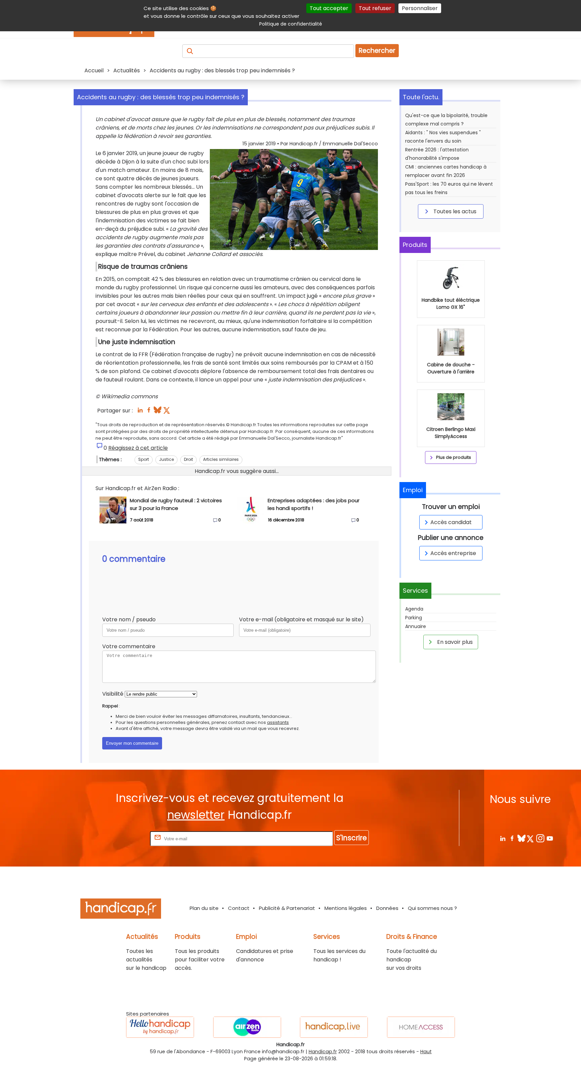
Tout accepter (329, 8)
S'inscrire (351, 838)
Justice (166, 459)
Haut (426, 1051)
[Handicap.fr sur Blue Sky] (521, 838)
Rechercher (377, 50)
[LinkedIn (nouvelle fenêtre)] (140, 412)
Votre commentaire (128, 646)
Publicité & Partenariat (287, 908)
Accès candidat (451, 522)
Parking (413, 617)
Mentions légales (345, 908)
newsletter (196, 815)
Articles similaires (221, 459)
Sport (143, 459)
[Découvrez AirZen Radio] (247, 1027)
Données (387, 908)
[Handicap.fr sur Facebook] (512, 838)
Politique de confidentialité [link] (290, 24)
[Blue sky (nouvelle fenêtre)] (157, 412)
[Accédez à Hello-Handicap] (160, 1027)
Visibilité (112, 694)
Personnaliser (420, 8)
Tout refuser (375, 8)
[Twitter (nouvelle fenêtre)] (167, 412)
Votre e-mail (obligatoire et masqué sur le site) (301, 619)
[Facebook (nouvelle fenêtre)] (149, 412)
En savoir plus (454, 642)
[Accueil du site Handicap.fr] (120, 909)
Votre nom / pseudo (129, 619)
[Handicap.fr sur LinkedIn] (502, 838)
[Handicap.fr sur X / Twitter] (531, 838)
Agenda (414, 608)
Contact (238, 908)
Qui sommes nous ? (432, 908)
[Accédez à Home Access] (421, 1027)
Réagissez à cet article (138, 448)
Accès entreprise (453, 553)
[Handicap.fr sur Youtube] (549, 838)
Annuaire (415, 626)
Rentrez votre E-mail (121, 838)
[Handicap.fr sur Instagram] (540, 838)
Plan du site (204, 908)
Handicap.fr (323, 1051)
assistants (278, 722)
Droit (188, 459)
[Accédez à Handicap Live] (334, 1027)
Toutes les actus (454, 211)
